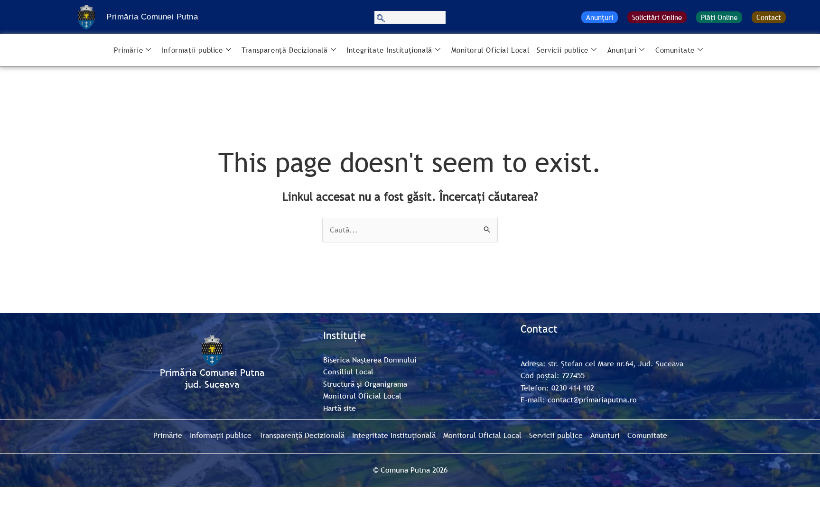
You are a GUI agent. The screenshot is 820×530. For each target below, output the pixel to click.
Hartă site (339, 408)
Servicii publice (562, 50)
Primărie (128, 50)
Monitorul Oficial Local (490, 50)
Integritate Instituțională (389, 50)
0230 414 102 (572, 387)
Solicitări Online (657, 17)
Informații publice (192, 50)
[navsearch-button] (410, 17)
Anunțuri (599, 17)
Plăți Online (719, 17)
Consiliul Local (348, 371)
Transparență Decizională (284, 50)
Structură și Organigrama (365, 384)
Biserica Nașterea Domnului (370, 359)
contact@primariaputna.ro (592, 399)
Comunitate (675, 50)
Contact (768, 17)
